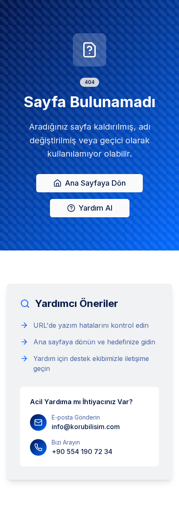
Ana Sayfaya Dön (95, 183)
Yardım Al (95, 208)
